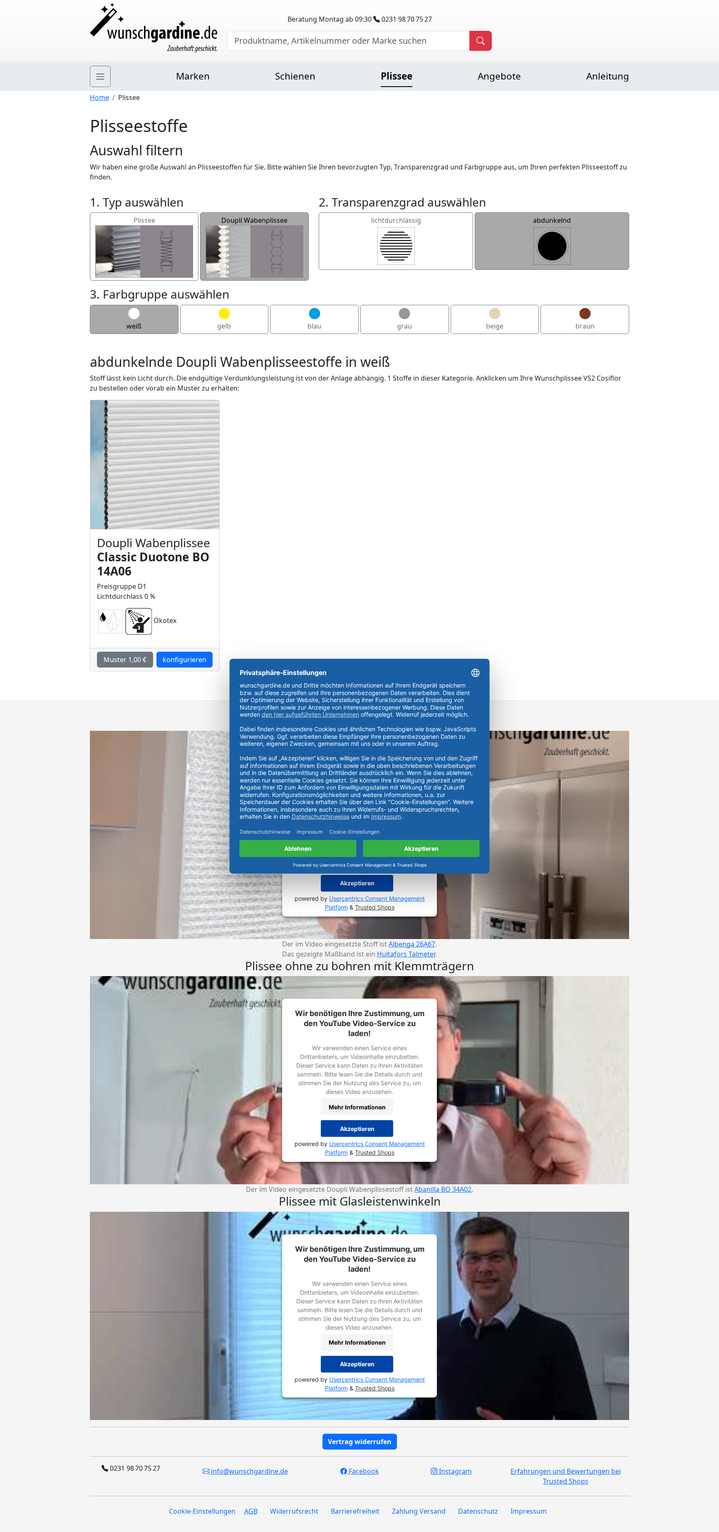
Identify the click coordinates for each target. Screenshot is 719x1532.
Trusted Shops (374, 907)
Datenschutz (478, 1511)
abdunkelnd (552, 220)
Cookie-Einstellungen (202, 1511)
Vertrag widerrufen (360, 1441)
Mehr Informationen (357, 1107)
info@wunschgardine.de (248, 1471)
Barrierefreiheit (355, 1511)
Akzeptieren (357, 883)
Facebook (363, 1471)
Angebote (499, 76)
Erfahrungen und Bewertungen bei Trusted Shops (566, 1476)
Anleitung (607, 76)
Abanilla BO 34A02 (442, 1189)
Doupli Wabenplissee (254, 220)
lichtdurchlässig (396, 220)
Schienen (295, 76)
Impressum (529, 1511)
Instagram (454, 1471)
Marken (193, 76)
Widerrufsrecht (294, 1511)
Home (99, 97)
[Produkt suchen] (480, 41)
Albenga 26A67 (412, 944)
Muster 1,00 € (125, 659)
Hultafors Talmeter (406, 954)
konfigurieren (184, 659)
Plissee (396, 76)
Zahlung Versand (419, 1511)
